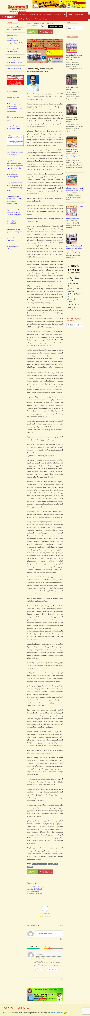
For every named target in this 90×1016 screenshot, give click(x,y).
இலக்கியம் (47, 14)
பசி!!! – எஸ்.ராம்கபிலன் (33, 891)
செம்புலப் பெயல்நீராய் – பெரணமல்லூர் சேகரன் (14, 127)
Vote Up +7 (33, 32)
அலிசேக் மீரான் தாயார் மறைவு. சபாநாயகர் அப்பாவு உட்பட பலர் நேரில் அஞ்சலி (15, 60)
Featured (44, 26)
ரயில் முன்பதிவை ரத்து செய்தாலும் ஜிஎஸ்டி (13, 175)
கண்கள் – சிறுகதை (13, 97)
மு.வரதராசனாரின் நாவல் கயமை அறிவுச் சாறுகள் (14, 28)
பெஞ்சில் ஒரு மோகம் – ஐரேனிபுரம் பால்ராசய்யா (14, 247)
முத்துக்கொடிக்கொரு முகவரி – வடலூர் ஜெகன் (14, 230)
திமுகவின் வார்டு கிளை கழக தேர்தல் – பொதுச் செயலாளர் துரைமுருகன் (14, 212)
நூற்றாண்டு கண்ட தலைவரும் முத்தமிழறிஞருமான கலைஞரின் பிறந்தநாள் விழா (15, 39)
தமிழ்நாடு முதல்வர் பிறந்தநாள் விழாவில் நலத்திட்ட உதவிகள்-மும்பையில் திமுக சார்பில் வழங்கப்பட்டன (73, 154)
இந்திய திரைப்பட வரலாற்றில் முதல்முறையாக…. (15, 118)
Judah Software (56, 1013)
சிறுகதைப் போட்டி (35, 14)
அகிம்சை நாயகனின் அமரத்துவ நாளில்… (13, 50)
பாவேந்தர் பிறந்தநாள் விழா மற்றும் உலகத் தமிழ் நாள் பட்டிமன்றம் (74, 57)
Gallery (21, 19)
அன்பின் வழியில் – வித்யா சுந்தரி (35, 887)
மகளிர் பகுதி (59, 14)
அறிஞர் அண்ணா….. (13, 91)
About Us (37, 19)
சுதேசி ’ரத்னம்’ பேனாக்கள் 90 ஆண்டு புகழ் (15, 153)
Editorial (29, 19)
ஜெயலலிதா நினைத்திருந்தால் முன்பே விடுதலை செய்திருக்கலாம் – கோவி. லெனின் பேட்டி (15, 164)
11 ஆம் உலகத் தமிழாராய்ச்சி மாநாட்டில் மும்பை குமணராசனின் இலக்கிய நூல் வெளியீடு (15, 107)
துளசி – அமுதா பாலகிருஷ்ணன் (11, 222)
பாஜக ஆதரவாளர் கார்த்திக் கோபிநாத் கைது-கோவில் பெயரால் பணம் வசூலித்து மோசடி (15, 186)
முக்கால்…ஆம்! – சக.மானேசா (12, 239)
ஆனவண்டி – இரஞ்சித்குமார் (34, 889)
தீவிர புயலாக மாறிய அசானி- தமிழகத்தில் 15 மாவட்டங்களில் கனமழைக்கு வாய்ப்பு (14, 199)
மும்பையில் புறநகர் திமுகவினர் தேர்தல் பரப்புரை (72, 119)
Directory (46, 19)
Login (60, 925)
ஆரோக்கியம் (78, 14)
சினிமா (70, 14)
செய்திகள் (22, 14)
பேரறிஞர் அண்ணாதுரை (14, 68)
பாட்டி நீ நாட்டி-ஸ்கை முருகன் (34, 893)
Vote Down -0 (46, 32)
